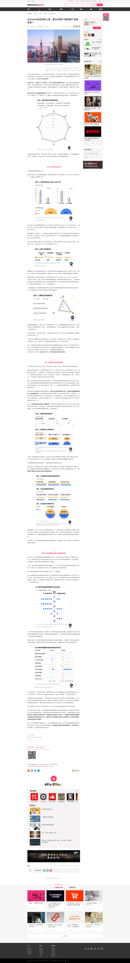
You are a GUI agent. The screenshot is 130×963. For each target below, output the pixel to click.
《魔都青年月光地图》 (48, 817)
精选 (45, 13)
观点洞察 (91, 153)
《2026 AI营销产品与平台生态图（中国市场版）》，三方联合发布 (55, 905)
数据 (96, 153)
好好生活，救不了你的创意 (92, 124)
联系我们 (41, 950)
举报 (64, 26)
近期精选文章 (87, 61)
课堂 (91, 9)
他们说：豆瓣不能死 (96, 42)
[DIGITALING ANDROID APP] (85, 949)
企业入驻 (41, 948)
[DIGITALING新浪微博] (95, 949)
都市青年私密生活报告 (48, 825)
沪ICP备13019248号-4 (45, 960)
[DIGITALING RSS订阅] (98, 949)
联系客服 (53, 955)
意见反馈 (53, 950)
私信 (97, 27)
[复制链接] (38, 770)
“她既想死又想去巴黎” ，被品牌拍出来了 (92, 109)
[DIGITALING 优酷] (102, 949)
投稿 (40, 955)
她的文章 (86, 39)
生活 (86, 157)
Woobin (92, 22)
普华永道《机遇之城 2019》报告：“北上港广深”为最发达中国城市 (56, 841)
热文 (40, 13)
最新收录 (29, 13)
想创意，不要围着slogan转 (36, 903)
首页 (28, 9)
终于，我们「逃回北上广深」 (49, 832)
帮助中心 (53, 948)
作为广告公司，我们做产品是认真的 (92, 77)
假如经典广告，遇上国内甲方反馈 (92, 93)
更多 (100, 61)
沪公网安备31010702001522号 (57, 960)
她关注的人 (86, 32)
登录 (28, 1)
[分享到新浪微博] (77, 26)
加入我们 (29, 953)
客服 (91, 1)
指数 (81, 9)
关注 (88, 27)
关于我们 (29, 948)
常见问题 (87, 1)
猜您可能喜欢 (87, 149)
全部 (77, 791)
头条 (35, 13)
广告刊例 (41, 953)
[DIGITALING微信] (91, 949)
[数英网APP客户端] (106, 17)
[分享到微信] (74, 26)
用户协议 (53, 952)
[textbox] (77, 5)
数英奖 (101, 9)
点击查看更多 (65, 936)
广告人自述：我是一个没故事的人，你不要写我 (96, 54)
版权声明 (53, 953)
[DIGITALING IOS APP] (88, 949)
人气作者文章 (52, 13)
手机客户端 (29, 952)
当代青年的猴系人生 (47, 809)
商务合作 (41, 952)
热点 (86, 153)
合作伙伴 (29, 950)
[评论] (54, 908)
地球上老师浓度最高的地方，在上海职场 (92, 139)
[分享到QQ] (79, 26)
